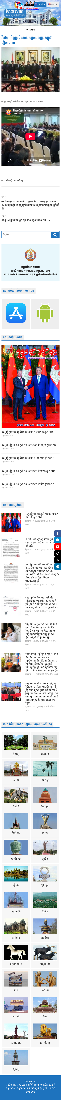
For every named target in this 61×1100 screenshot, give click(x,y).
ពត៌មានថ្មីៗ (9, 180)
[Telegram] (57, 540)
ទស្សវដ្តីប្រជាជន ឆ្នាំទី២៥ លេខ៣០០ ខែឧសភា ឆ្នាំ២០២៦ (27, 458)
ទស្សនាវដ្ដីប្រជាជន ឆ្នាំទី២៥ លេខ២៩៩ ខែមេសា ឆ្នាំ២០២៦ (28, 471)
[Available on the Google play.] (45, 313)
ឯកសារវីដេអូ (18, 180)
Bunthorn (38, 101)
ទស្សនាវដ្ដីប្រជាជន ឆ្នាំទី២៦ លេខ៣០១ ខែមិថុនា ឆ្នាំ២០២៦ (28, 445)
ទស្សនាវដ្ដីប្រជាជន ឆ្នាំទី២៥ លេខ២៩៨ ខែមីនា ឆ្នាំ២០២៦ (27, 484)
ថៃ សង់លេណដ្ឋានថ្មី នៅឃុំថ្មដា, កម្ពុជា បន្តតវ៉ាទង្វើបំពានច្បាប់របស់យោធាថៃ (40, 543)
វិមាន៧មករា (14, 11)
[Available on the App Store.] (15, 313)
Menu (32, 30)
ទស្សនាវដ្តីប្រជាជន (13, 337)
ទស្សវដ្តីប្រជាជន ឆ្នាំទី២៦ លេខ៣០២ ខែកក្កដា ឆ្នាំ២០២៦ (27, 432)
